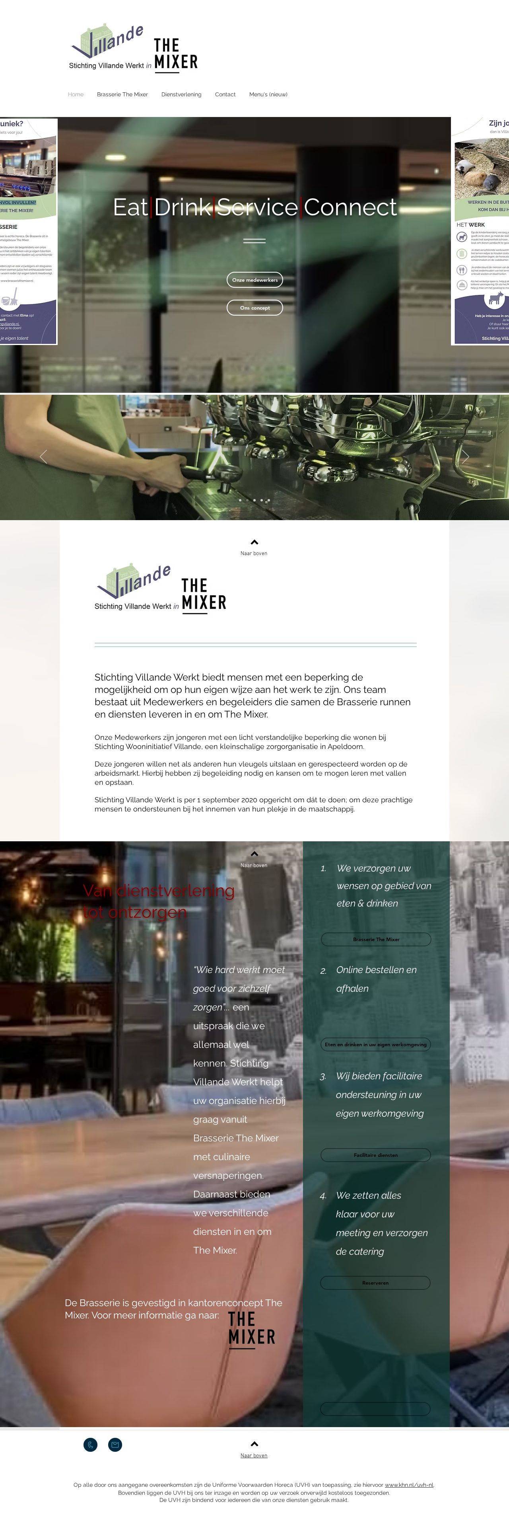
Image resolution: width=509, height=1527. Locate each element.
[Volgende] (465, 457)
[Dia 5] (269, 500)
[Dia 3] (254, 500)
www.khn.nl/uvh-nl (409, 1485)
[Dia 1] (247, 500)
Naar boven (254, 553)
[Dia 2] (240, 500)
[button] (375, 1409)
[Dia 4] (261, 500)
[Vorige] (43, 457)
